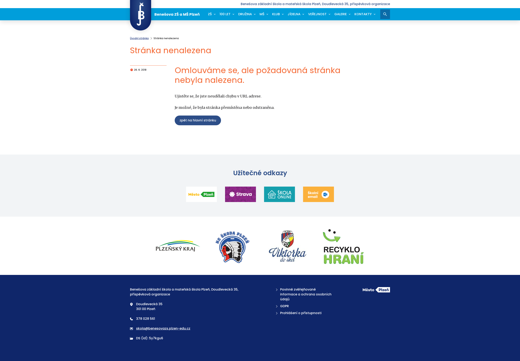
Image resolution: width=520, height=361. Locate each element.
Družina (245, 14)
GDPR (284, 306)
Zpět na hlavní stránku (198, 120)
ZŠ (210, 14)
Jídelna (294, 14)
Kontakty (363, 14)
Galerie (340, 14)
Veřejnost (317, 14)
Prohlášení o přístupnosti (301, 313)
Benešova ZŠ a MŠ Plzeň (177, 14)
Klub (276, 14)
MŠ (262, 14)
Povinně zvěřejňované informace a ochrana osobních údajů (306, 294)
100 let (225, 14)
